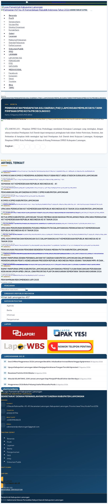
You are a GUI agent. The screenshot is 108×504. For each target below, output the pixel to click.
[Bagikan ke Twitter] (21, 146)
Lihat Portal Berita (10, 389)
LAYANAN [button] (13, 54)
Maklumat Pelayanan (17, 40)
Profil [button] (11, 18)
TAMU (11, 87)
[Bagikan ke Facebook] (16, 146)
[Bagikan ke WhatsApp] (27, 146)
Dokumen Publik (16, 49)
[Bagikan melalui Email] (43, 146)
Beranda (13, 15)
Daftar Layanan (15, 45)
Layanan (10, 445)
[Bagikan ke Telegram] (37, 146)
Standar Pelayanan (17, 42)
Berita (3, 96)
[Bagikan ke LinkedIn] (32, 146)
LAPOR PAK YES (15, 58)
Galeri (11, 33)
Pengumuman (13, 452)
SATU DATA (13, 66)
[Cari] (27, 290)
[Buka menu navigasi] (91, 10)
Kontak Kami (14, 30)
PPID (11, 51)
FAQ (9, 455)
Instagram (13, 76)
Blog (11, 85)
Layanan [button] (13, 36)
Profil (9, 442)
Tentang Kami (14, 22)
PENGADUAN (14, 60)
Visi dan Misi (14, 24)
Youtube (12, 81)
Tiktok (11, 78)
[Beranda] (3, 93)
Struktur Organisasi (17, 27)
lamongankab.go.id (59, 2)
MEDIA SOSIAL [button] (15, 69)
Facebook (13, 73)
